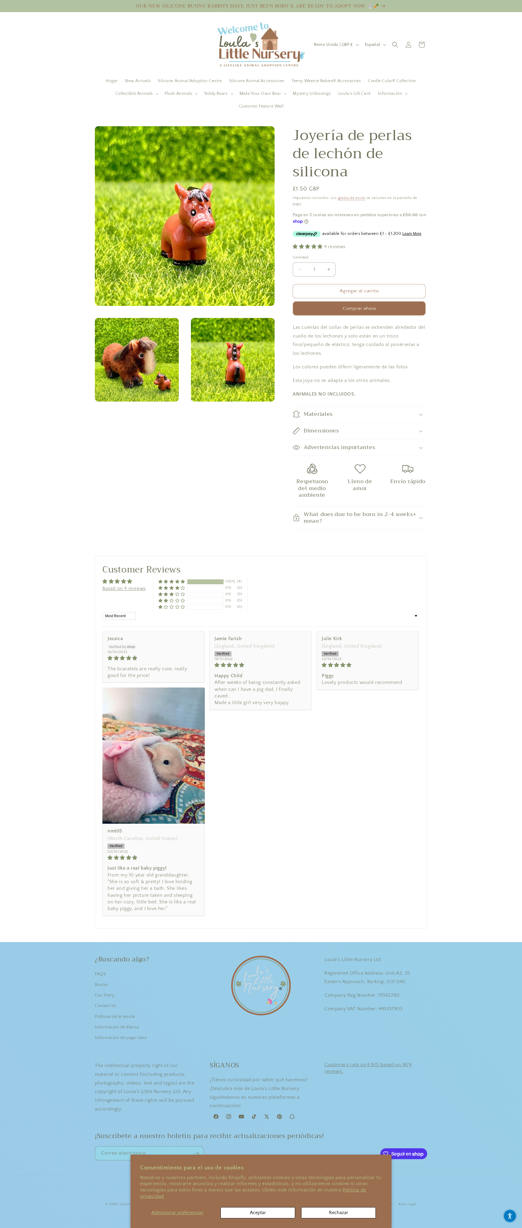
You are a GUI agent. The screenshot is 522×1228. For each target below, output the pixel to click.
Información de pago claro (121, 1037)
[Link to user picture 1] (153, 756)
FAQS (100, 974)
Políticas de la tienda (115, 1016)
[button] (136, 93)
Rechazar (338, 1212)
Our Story (104, 995)
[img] (154, 658)
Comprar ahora (359, 308)
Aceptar (258, 1212)
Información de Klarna (117, 1027)
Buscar (101, 984)
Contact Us (106, 1005)
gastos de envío (352, 198)
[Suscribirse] (196, 1153)
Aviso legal (407, 1204)
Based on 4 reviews (124, 588)
